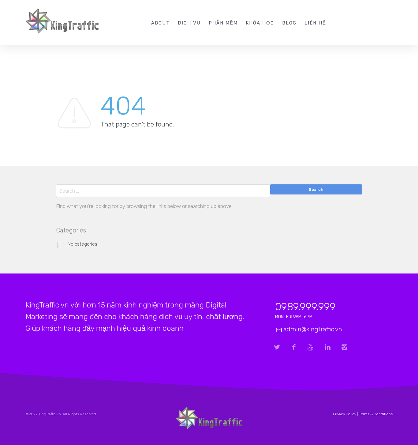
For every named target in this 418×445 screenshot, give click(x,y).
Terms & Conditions (376, 414)
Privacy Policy (344, 414)
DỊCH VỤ (189, 23)
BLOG (289, 23)
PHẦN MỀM (223, 23)
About (160, 23)
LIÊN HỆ (315, 23)
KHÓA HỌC (260, 23)
